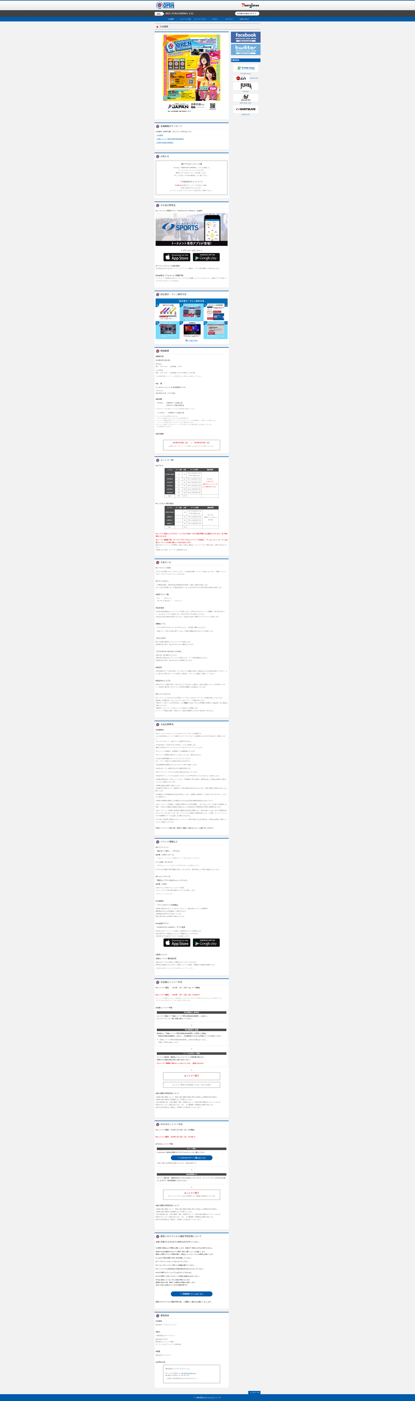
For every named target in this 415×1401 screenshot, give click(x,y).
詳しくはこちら (192, 340)
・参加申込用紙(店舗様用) (164, 142)
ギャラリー (229, 19)
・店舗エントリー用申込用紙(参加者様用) (170, 139)
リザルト (215, 19)
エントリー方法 (185, 19)
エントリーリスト (200, 19)
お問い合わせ (244, 19)
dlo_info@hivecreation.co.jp (188, 1373)
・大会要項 (159, 135)
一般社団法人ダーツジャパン (205, 1397)
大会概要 (171, 19)
